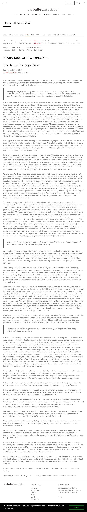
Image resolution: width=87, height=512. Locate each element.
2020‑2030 (71, 35)
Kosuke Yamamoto (52, 42)
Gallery (56, 14)
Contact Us (35, 499)
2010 (54, 35)
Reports (35, 14)
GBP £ (69, 3)
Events (46, 14)
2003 (16, 35)
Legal (33, 497)
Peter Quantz (78, 42)
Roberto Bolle (15, 48)
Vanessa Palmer (30, 48)
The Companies (36, 490)
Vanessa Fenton (22, 48)
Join (63, 14)
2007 (38, 35)
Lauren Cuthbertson (62, 42)
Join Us (33, 492)
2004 (21, 35)
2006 (32, 35)
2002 (11, 35)
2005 (27, 35)
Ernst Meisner (21, 42)
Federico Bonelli (29, 42)
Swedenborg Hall (9, 72)
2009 (48, 35)
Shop (70, 14)
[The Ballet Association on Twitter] (3, 3)
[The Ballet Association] (43, 9)
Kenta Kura (45, 42)
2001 (5, 35)
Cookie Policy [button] (8, 509)
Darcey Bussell (14, 42)
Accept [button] (76, 507)
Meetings (23, 14)
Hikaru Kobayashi (37, 42)
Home (15, 14)
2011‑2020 (61, 35)
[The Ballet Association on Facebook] (6, 3)
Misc (32, 495)
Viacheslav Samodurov (38, 48)
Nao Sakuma (71, 42)
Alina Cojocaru (6, 42)
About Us (34, 488)
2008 (43, 35)
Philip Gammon (6, 48)
